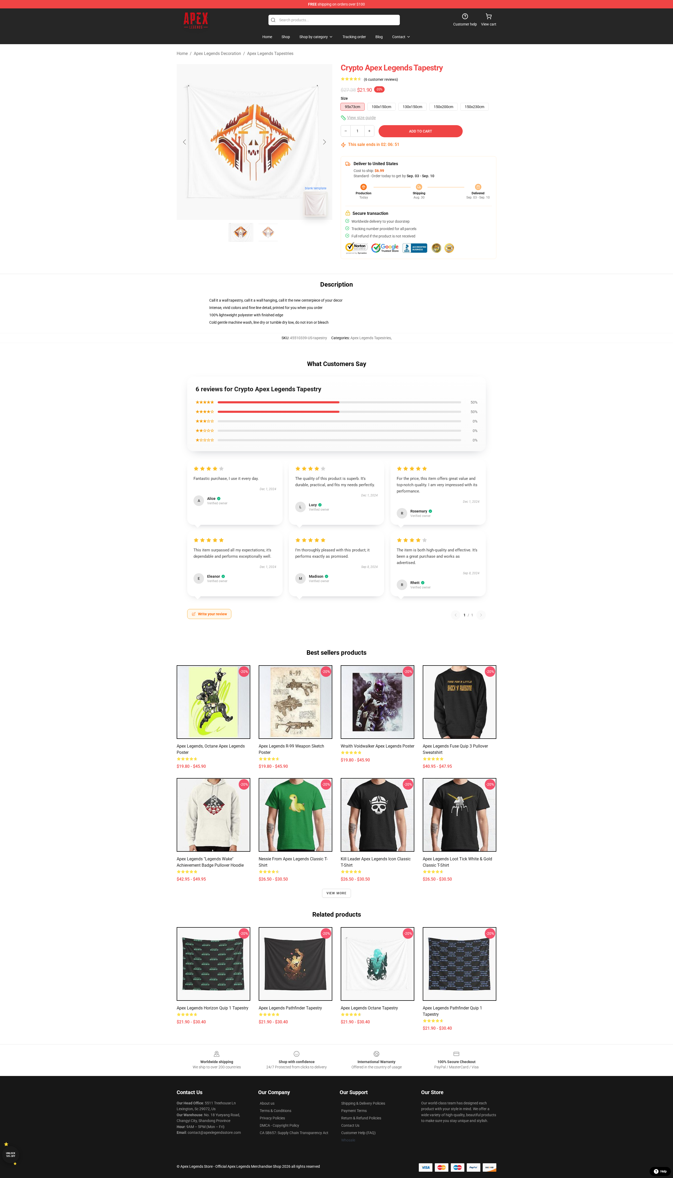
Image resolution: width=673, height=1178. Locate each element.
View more (337, 893)
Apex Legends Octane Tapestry (369, 1008)
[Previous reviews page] (455, 615)
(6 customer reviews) (381, 79)
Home (182, 53)
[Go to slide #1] (240, 232)
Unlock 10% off (10, 1154)
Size (344, 98)
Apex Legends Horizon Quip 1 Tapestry (212, 1008)
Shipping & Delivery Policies (363, 1103)
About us (267, 1103)
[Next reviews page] (481, 615)
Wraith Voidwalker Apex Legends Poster (377, 746)
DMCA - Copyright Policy (279, 1125)
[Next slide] (324, 142)
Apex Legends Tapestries (270, 53)
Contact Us (350, 1125)
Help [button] (663, 1171)
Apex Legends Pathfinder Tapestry (290, 1008)
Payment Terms (354, 1111)
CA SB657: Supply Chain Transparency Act (294, 1133)
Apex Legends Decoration (217, 53)
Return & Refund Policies (361, 1118)
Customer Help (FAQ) (358, 1133)
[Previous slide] (184, 142)
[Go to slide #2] (268, 232)
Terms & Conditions (275, 1111)
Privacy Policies (272, 1118)
